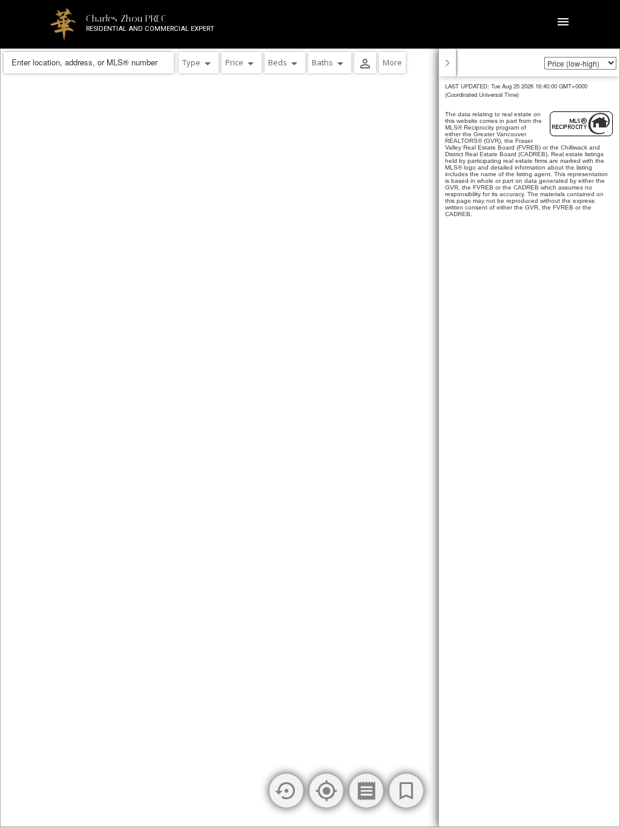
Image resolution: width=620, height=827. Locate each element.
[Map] (310, 437)
